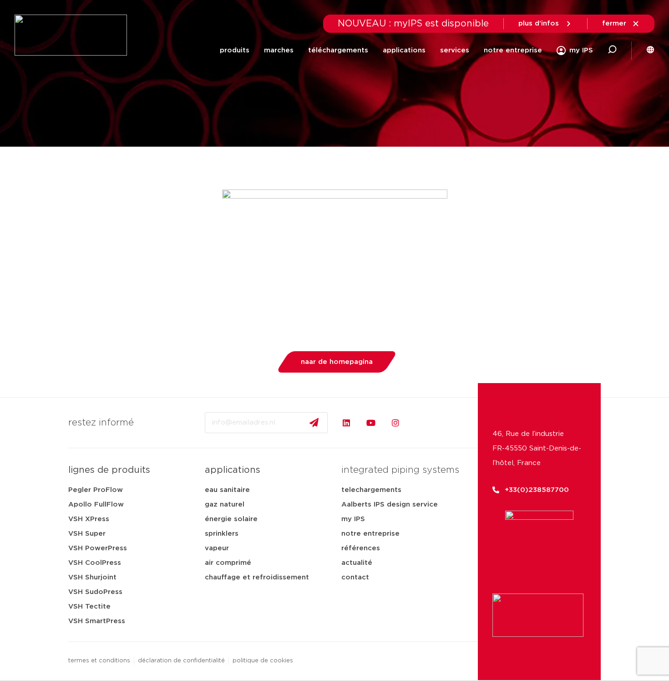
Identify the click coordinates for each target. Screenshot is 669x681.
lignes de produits (109, 470)
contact (355, 577)
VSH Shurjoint (92, 577)
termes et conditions (99, 661)
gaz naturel (224, 504)
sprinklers (221, 533)
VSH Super (87, 533)
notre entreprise (513, 50)
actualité (356, 562)
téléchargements (338, 50)
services (454, 50)
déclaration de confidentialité (181, 661)
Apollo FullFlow (96, 504)
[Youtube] (371, 423)
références (360, 548)
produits (234, 50)
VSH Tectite (89, 606)
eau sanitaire (227, 489)
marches (279, 50)
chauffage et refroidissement (257, 577)
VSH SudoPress (95, 592)
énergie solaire (231, 519)
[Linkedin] (346, 423)
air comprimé (228, 562)
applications (404, 50)
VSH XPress (88, 519)
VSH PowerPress (97, 548)
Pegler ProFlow (95, 489)
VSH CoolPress (94, 562)
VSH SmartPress (96, 621)
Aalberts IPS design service (389, 504)
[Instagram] (395, 423)
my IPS (353, 519)
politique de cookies (263, 661)
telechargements (371, 489)
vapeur (217, 548)
